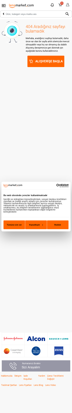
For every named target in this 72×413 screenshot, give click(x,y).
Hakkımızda (6, 376)
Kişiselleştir (34, 225)
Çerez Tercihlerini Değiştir (55, 377)
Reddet (57, 225)
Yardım (41, 376)
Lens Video (50, 385)
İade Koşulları (28, 377)
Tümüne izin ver (14, 225)
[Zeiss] (58, 350)
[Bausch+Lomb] (58, 338)
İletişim (18, 376)
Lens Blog (38, 385)
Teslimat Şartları (9, 385)
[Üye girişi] (67, 5)
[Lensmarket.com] (21, 5)
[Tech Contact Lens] (36, 350)
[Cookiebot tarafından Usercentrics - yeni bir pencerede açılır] (53, 185)
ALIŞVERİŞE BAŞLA (49, 61)
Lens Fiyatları (25, 385)
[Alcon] (35, 338)
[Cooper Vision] (13, 351)
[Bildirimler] (52, 5)
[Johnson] (13, 339)
